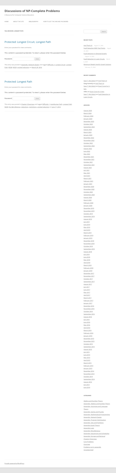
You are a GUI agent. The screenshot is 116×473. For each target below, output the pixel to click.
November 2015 (89, 341)
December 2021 (89, 157)
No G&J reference (14, 107)
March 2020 (87, 200)
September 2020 (89, 195)
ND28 (10, 67)
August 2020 (88, 197)
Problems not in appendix (92, 447)
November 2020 (89, 189)
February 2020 (88, 203)
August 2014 (88, 382)
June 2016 (87, 322)
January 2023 (88, 135)
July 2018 (86, 254)
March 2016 (87, 330)
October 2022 (88, 143)
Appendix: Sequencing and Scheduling (96, 434)
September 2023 (89, 127)
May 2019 (87, 227)
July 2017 (86, 287)
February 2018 (88, 268)
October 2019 (88, 214)
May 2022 (87, 154)
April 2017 (87, 295)
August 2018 (88, 252)
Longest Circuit (60, 65)
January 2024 (88, 119)
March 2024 (87, 113)
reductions (24, 107)
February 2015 (88, 366)
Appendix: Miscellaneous (92, 431)
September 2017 (89, 282)
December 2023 (89, 121)
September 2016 (89, 314)
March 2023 (87, 132)
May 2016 (87, 325)
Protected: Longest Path (18, 81)
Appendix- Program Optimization (95, 420)
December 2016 (89, 306)
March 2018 (87, 265)
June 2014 (87, 387)
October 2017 (88, 279)
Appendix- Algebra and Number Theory (97, 404)
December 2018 (89, 241)
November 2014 (89, 374)
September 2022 (89, 146)
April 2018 (87, 263)
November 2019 (89, 211)
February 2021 (88, 181)
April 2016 (87, 328)
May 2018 (87, 260)
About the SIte (18, 22)
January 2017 (88, 303)
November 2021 (89, 159)
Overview (87, 444)
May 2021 (87, 173)
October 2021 (88, 162)
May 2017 (87, 292)
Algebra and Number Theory (93, 401)
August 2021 (88, 168)
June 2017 (87, 290)
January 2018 (88, 271)
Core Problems (89, 442)
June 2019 (87, 225)
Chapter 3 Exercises (27, 104)
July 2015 (86, 352)
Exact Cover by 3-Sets (97, 92)
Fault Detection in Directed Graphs (95, 54)
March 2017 (87, 298)
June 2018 (87, 257)
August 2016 (88, 317)
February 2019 (88, 235)
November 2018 (89, 244)
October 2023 (88, 124)
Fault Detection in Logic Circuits (94, 59)
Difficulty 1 (46, 104)
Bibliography (33, 22)
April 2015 (87, 360)
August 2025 (88, 111)
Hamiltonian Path (56, 104)
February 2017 (88, 301)
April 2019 (87, 230)
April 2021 (87, 176)
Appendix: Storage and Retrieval (94, 436)
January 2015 (88, 368)
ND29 (15, 67)
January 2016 (88, 336)
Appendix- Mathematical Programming (97, 415)
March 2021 (87, 178)
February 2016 (88, 333)
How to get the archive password (55, 22)
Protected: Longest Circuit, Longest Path (28, 42)
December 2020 (89, 187)
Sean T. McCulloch (90, 81)
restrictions (33, 107)
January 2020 (88, 206)
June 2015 (87, 355)
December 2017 (89, 273)
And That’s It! (88, 45)
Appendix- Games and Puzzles (94, 412)
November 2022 (89, 140)
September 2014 (89, 379)
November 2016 (89, 309)
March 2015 (87, 363)
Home (7, 22)
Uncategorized (88, 450)
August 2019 (88, 219)
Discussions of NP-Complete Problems (32, 11)
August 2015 (88, 349)
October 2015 (88, 344)
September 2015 (89, 347)
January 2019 (88, 238)
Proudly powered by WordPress (14, 463)
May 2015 (87, 358)
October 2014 (88, 377)
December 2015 (89, 339)
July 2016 (86, 320)
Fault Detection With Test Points (94, 48)
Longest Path (67, 104)
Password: (9, 59)
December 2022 (89, 138)
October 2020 (88, 192)
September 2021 (89, 165)
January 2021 (88, 184)
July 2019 (86, 222)
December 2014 (89, 371)
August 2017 (88, 284)
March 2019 (87, 233)
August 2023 (88, 130)
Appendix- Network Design (30, 65)
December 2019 (89, 208)
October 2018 (88, 246)
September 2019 (89, 216)
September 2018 (89, 249)
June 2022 (87, 151)
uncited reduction (23, 67)
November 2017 (89, 276)
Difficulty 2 (51, 65)
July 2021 (86, 170)
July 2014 (86, 385)
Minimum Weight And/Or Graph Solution (97, 64)
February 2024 (88, 116)
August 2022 (88, 149)
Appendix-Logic (89, 428)
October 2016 (88, 311)
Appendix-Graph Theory (92, 425)
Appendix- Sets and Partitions (94, 423)
